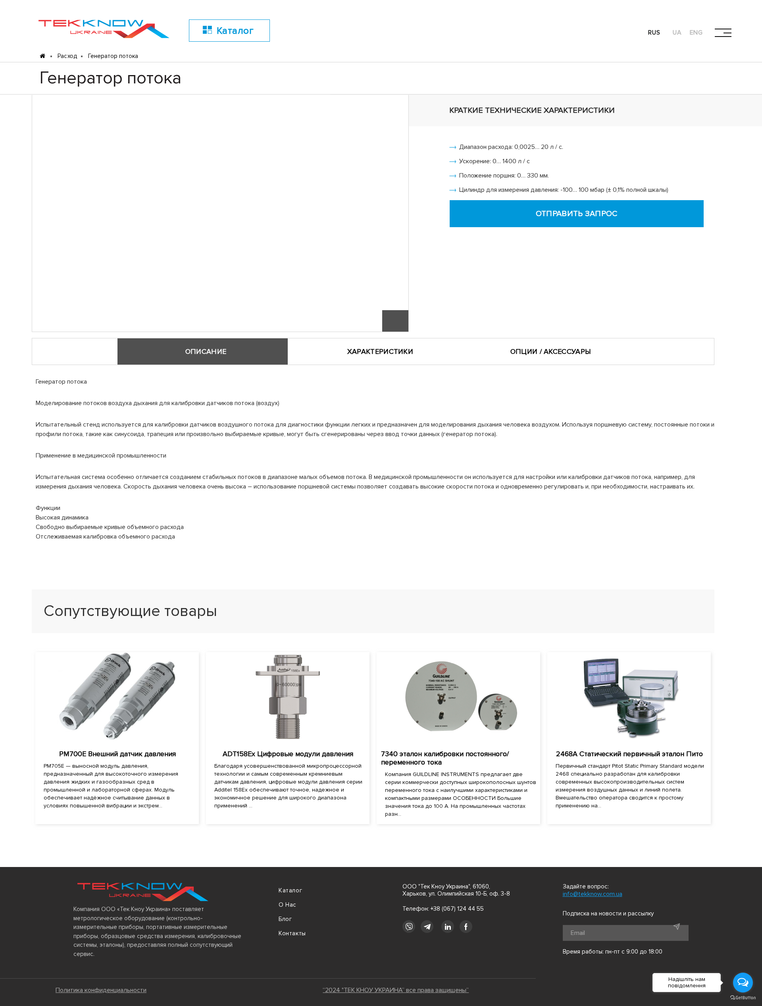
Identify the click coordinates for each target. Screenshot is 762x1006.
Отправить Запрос (577, 213)
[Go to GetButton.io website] (743, 997)
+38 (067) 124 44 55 (457, 908)
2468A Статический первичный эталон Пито (629, 753)
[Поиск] (604, 33)
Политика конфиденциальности (101, 990)
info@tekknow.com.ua (592, 894)
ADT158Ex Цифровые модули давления (288, 753)
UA (677, 33)
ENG (696, 33)
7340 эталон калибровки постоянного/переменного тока (445, 758)
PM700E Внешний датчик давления (117, 753)
